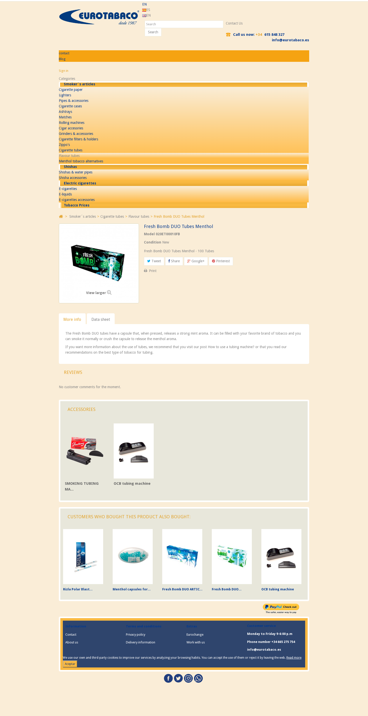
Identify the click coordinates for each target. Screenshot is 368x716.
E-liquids (65, 194)
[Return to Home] (61, 216)
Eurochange (195, 634)
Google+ (198, 261)
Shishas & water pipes (75, 172)
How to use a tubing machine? (231, 347)
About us (71, 642)
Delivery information (140, 642)
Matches (65, 117)
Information (75, 626)
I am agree (14, 712)
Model (149, 234)
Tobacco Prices (76, 205)
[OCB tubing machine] (281, 556)
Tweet (155, 261)
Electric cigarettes (80, 183)
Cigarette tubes (70, 150)
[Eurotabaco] (99, 17)
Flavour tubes (69, 156)
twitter (178, 678)
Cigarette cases (70, 106)
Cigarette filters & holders (78, 139)
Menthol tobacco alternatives (81, 161)
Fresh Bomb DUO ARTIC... (182, 589)
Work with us (196, 642)
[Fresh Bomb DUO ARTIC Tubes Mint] (182, 556)
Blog (62, 59)
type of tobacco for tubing (132, 352)
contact (64, 53)
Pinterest (222, 261)
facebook (168, 678)
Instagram (188, 678)
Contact (70, 634)
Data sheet (100, 319)
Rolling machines (71, 123)
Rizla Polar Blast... (78, 589)
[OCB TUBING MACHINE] (134, 451)
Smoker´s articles (79, 84)
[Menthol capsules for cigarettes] (133, 556)
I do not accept (348, 711)
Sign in (63, 71)
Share (175, 261)
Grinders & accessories (76, 134)
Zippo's (64, 145)
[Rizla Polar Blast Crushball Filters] (83, 556)
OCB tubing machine (132, 483)
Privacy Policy (10, 704)
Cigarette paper (71, 90)
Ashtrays (65, 112)
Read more (293, 657)
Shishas (70, 167)
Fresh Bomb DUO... (227, 589)
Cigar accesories (71, 128)
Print (152, 271)
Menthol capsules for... (132, 589)
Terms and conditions (143, 626)
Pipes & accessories (73, 101)
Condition (152, 242)
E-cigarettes (68, 189)
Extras (192, 626)
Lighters (65, 95)
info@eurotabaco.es (290, 40)
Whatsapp (198, 678)
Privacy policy (135, 634)
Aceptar (70, 664)
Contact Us (234, 23)
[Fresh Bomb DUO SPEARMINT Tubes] (232, 556)
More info (72, 319)
